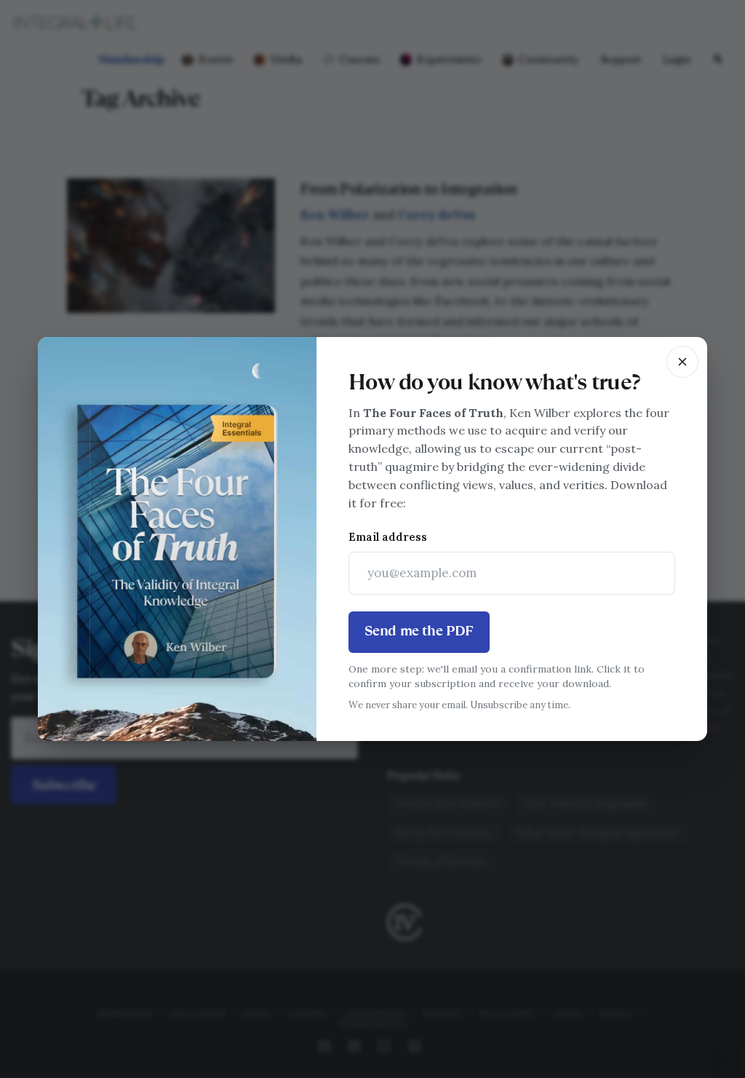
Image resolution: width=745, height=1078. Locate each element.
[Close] (682, 362)
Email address (387, 537)
